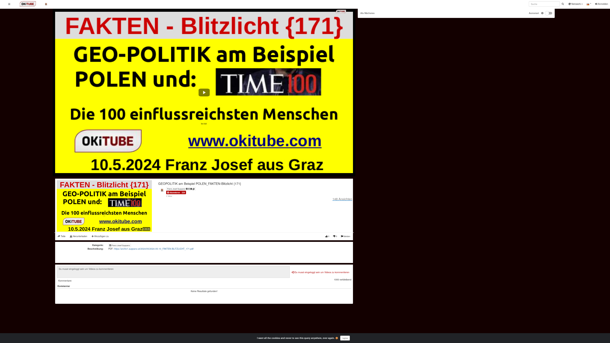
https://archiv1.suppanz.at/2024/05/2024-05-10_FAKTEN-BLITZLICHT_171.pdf (153, 248)
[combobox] (588, 4)
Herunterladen (79, 236)
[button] (173, 192)
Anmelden (602, 3)
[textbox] (588, 4)
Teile (62, 236)
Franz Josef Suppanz (176, 188)
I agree (345, 338)
